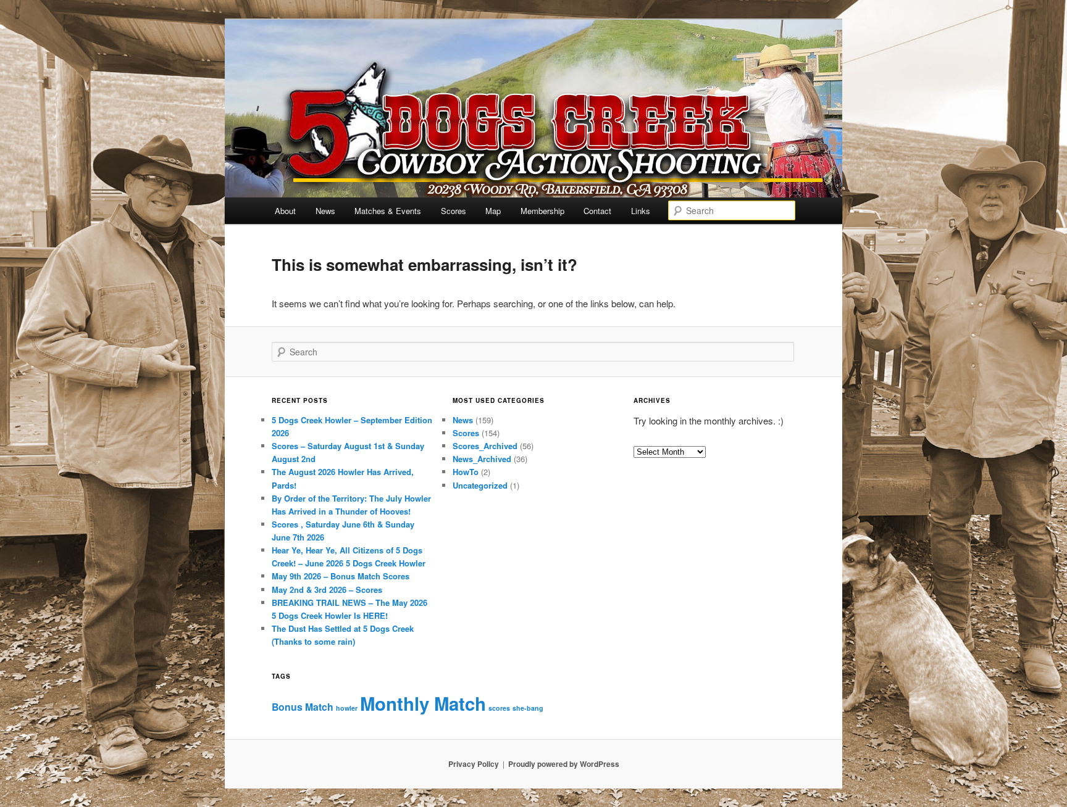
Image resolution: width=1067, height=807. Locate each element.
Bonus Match (302, 707)
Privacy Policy (473, 763)
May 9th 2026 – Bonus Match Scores (340, 576)
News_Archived (482, 459)
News (325, 211)
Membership (542, 211)
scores (499, 708)
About (285, 211)
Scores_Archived (485, 446)
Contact (597, 211)
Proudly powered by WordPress (563, 763)
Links (640, 211)
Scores (453, 211)
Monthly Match (423, 703)
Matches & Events (387, 211)
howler (347, 708)
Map (493, 211)
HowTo (466, 472)
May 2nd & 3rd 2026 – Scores (327, 589)
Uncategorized (480, 485)
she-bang (528, 708)
